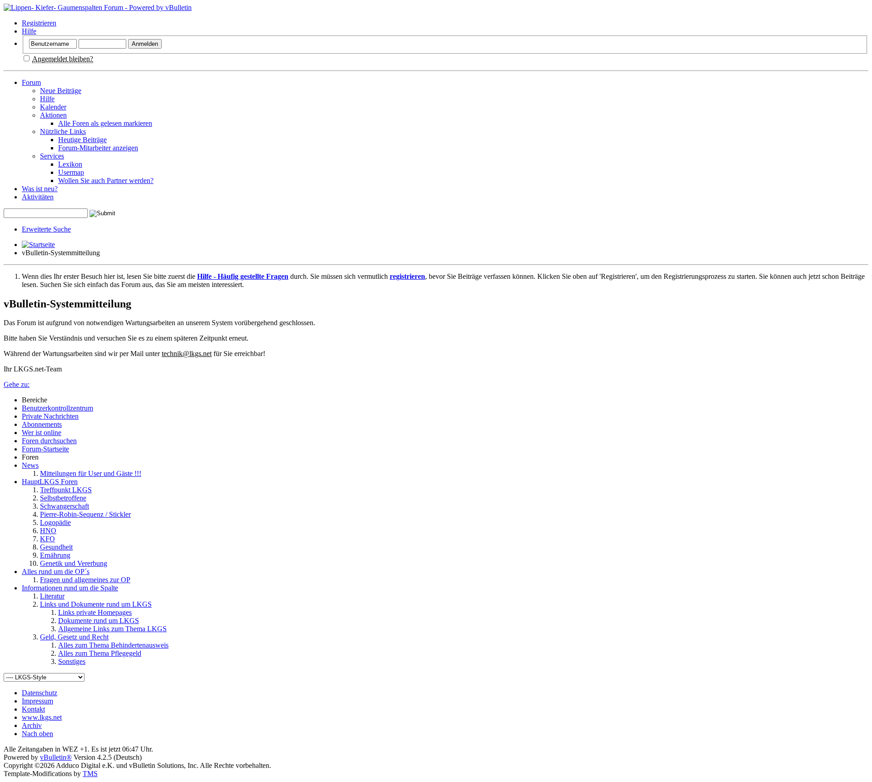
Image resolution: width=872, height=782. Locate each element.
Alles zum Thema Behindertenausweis (113, 645)
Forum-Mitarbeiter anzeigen (98, 148)
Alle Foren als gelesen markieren (105, 123)
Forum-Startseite (45, 449)
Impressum (37, 701)
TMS (90, 773)
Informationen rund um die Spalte (70, 588)
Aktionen (53, 115)
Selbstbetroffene (63, 498)
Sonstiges (71, 661)
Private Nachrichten (50, 416)
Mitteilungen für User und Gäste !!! (90, 473)
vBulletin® (56, 757)
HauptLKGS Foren (50, 481)
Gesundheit (56, 547)
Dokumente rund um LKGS (98, 620)
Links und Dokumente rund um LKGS (96, 604)
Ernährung (55, 555)
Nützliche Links (63, 131)
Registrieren (39, 23)
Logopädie (55, 522)
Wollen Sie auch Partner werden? (106, 180)
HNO (48, 531)
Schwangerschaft (64, 506)
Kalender (53, 107)
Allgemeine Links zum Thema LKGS (112, 629)
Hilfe (29, 31)
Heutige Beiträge (82, 140)
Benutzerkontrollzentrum (57, 408)
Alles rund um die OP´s (55, 571)
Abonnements (42, 424)
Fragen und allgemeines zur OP (85, 580)
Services (52, 156)
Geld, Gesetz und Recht (74, 637)
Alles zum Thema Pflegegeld (99, 653)
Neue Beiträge (60, 90)
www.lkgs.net (42, 717)
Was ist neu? (40, 189)
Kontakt (33, 709)
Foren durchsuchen (49, 441)
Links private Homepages (95, 612)
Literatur (52, 596)
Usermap (71, 172)
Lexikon (70, 164)
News (30, 465)
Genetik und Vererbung (73, 563)
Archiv (32, 725)
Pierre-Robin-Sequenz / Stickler (85, 514)
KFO (47, 539)
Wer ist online (41, 432)
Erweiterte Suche (46, 229)
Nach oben (37, 733)
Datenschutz (39, 693)
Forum (31, 82)
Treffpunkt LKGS (66, 490)
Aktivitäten (38, 197)
